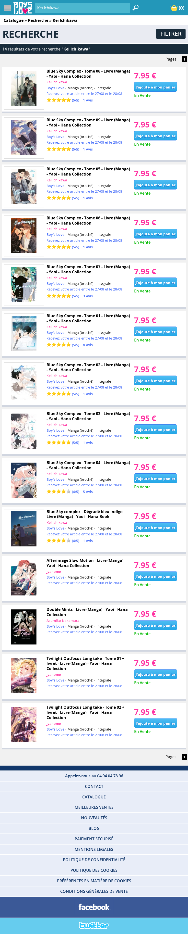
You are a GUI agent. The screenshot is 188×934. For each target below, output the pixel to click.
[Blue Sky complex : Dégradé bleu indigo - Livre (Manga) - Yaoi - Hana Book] (24, 529)
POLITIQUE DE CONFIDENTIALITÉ (94, 859)
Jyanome (54, 571)
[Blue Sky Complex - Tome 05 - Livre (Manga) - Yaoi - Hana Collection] (24, 186)
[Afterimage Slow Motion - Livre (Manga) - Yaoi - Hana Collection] (24, 578)
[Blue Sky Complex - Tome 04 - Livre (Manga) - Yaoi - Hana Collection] (24, 480)
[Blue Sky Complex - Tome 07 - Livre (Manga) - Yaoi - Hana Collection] (24, 284)
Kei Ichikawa (57, 82)
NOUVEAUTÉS (94, 817)
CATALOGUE (94, 797)
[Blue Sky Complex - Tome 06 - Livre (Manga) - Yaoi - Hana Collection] (24, 235)
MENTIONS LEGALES (94, 849)
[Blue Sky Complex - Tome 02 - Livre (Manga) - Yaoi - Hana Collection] (24, 382)
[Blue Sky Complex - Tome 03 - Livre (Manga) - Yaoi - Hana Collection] (24, 431)
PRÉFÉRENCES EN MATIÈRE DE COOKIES (94, 881)
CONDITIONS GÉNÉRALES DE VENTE (94, 891)
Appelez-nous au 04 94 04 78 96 (94, 776)
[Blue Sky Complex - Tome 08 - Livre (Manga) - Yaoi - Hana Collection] (24, 89)
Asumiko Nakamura (63, 620)
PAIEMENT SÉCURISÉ (94, 839)
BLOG (94, 828)
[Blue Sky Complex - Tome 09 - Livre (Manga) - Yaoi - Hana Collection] (24, 138)
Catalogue (14, 20)
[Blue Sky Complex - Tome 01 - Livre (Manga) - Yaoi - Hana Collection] (24, 333)
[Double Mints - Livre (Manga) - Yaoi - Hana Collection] (24, 627)
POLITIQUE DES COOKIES (94, 870)
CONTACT (94, 786)
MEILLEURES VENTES (94, 807)
